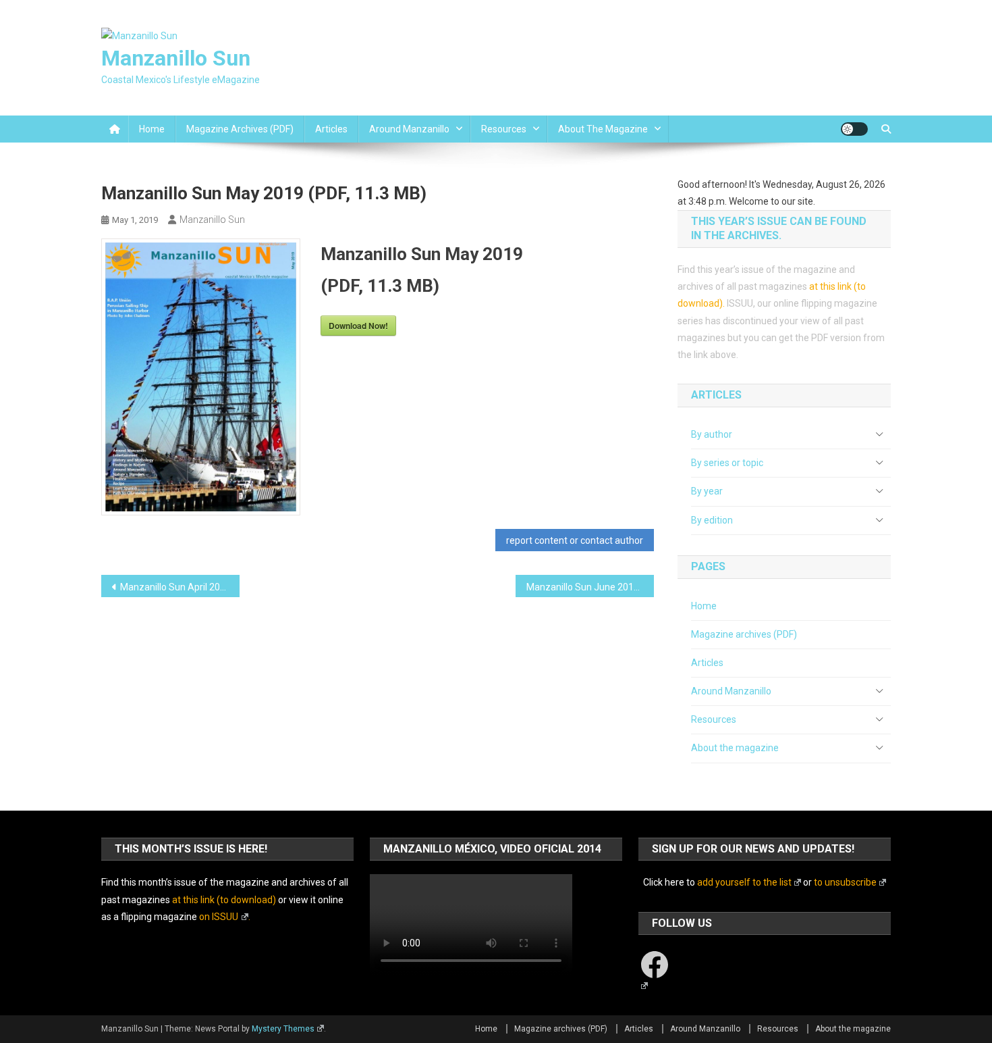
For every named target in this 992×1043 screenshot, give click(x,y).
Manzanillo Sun (175, 58)
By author (711, 434)
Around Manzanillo (409, 129)
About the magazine (603, 129)
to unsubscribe (845, 882)
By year (707, 491)
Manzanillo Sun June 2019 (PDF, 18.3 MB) (590, 587)
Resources (503, 129)
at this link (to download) (224, 899)
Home (152, 129)
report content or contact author (574, 540)
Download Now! (358, 326)
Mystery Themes (283, 1029)
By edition (712, 520)
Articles (331, 129)
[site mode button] (854, 129)
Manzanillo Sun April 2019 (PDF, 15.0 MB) (180, 587)
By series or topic (727, 462)
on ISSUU (218, 916)
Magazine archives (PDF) (240, 129)
